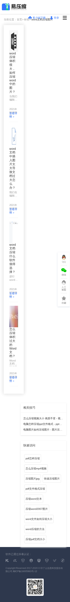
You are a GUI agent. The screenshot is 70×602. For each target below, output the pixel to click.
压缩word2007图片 (37, 508)
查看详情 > (13, 115)
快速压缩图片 (52, 478)
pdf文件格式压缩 (35, 488)
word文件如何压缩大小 (39, 518)
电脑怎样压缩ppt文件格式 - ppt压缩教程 (42, 424)
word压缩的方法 (35, 529)
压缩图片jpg (33, 478)
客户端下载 (39, 17)
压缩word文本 (34, 498)
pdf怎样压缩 (33, 458)
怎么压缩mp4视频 (36, 468)
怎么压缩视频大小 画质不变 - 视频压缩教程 (43, 419)
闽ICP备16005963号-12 (25, 571)
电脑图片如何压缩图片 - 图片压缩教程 (42, 430)
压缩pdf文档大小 (35, 539)
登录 (56, 17)
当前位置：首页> (14, 19)
